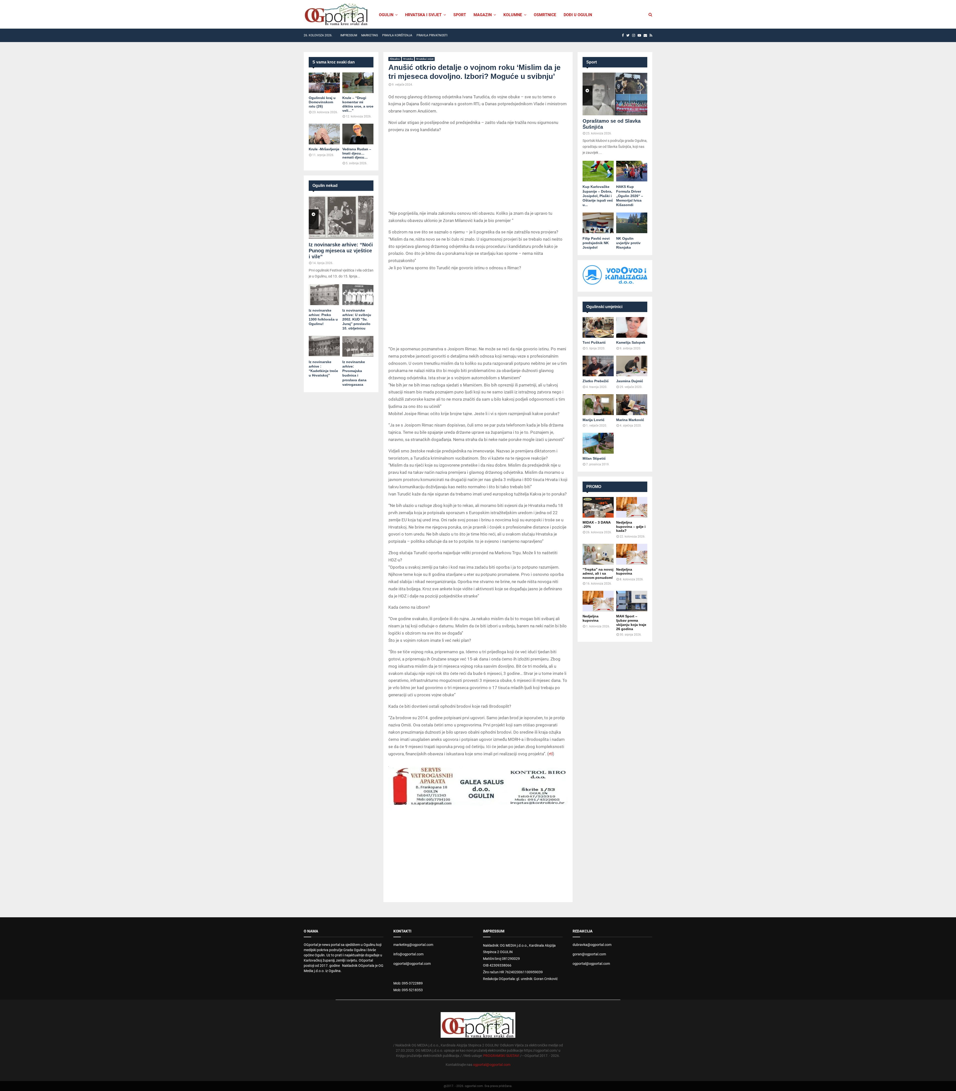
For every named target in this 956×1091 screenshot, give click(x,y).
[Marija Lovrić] (598, 404)
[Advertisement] (478, 172)
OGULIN (386, 14)
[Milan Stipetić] (598, 443)
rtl (551, 753)
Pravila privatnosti (432, 35)
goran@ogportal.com (589, 954)
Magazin (483, 14)
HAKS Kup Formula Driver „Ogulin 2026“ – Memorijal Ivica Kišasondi (629, 196)
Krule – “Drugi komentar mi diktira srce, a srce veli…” (357, 104)
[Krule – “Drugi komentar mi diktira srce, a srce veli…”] (357, 82)
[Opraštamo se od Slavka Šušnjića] (615, 93)
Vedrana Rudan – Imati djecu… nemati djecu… (356, 153)
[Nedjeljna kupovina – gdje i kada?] (631, 507)
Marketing (369, 35)
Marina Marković (630, 420)
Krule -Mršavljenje (324, 149)
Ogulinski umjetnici (604, 307)
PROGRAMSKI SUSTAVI (501, 1056)
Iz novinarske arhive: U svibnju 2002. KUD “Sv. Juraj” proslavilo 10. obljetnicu (356, 319)
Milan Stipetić (594, 458)
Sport (459, 14)
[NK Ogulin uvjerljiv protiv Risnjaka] (631, 223)
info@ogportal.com (408, 954)
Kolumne (512, 14)
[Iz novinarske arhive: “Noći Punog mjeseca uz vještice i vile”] (341, 217)
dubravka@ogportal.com (592, 945)
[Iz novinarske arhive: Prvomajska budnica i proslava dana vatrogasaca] (357, 346)
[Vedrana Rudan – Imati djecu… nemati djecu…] (357, 134)
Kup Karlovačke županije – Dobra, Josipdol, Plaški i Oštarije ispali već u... (598, 196)
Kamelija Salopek (630, 342)
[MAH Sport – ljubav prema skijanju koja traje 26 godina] (631, 601)
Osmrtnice (545, 14)
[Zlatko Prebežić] (598, 366)
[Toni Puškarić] (598, 327)
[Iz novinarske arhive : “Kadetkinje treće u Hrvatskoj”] (324, 346)
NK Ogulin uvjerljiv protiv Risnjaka (628, 242)
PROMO (593, 487)
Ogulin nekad (325, 185)
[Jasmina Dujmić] (631, 366)
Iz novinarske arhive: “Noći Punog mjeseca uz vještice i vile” (341, 250)
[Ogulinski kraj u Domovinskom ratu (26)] (324, 82)
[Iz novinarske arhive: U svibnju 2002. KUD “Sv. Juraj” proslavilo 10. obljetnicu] (357, 294)
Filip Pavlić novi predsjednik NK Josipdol (596, 242)
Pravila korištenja (397, 35)
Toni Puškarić (594, 342)
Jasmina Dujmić (629, 381)
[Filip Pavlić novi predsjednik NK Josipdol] (598, 223)
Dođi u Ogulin (578, 14)
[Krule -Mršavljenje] (324, 134)
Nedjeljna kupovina (624, 571)
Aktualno (395, 58)
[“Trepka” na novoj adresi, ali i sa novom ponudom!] (598, 554)
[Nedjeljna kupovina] (631, 554)
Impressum (348, 35)
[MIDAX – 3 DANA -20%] (598, 507)
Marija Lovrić (593, 420)
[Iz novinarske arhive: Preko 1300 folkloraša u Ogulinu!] (324, 294)
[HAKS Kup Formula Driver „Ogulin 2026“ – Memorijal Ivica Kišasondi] (631, 171)
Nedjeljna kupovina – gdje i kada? (631, 526)
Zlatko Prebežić (596, 381)
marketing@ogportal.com (413, 945)
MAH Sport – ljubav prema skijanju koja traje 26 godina (631, 622)
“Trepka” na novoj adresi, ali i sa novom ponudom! (598, 573)
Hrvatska (408, 58)
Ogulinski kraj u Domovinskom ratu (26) (322, 102)
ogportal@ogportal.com (412, 964)
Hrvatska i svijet (423, 14)
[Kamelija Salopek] (631, 327)
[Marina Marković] (631, 404)
